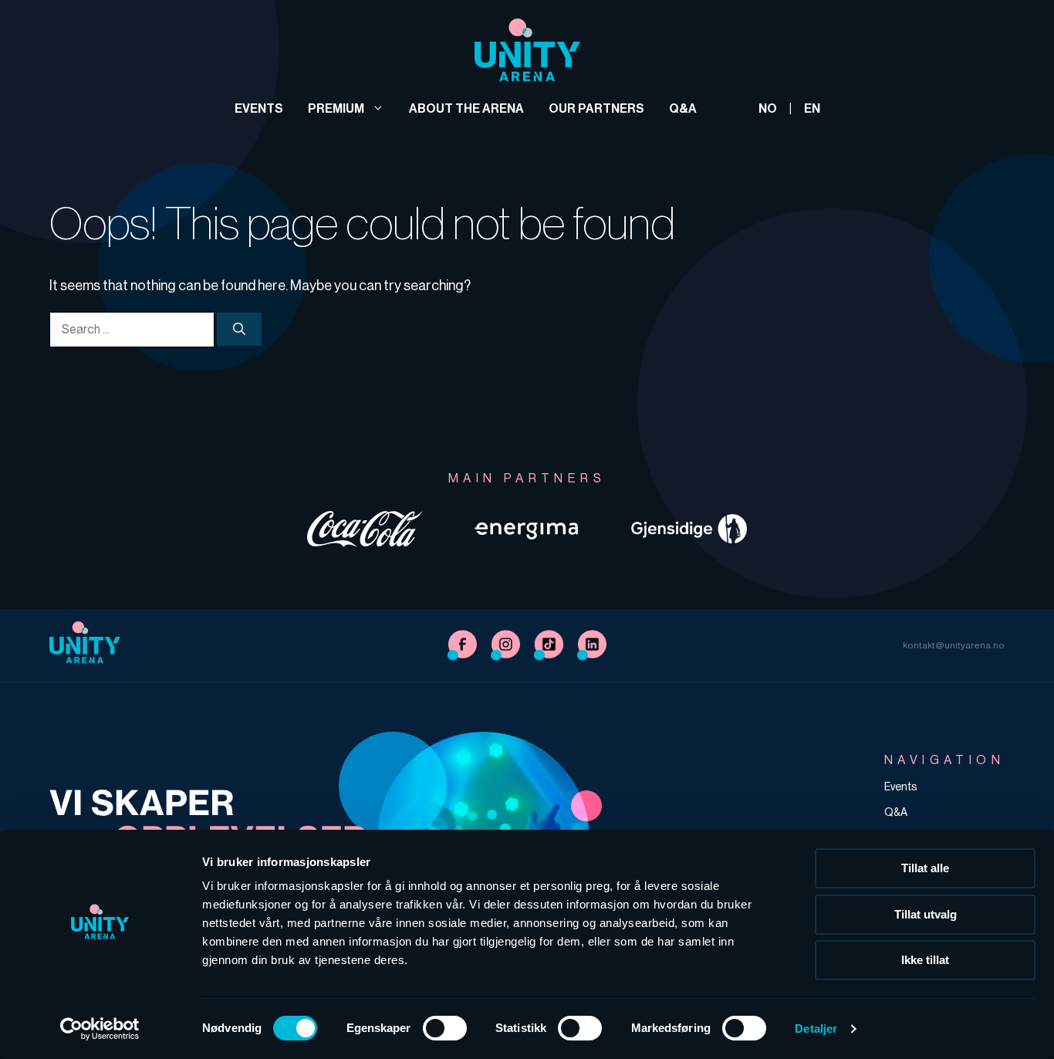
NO (767, 108)
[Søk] (239, 329)
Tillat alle (925, 868)
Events (259, 108)
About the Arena (466, 108)
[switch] (445, 1028)
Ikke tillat (925, 959)
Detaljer (816, 1028)
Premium (336, 108)
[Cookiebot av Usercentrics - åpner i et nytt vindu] (99, 1028)
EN (812, 108)
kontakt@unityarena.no (954, 645)
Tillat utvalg (925, 914)
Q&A (683, 108)
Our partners (596, 108)
